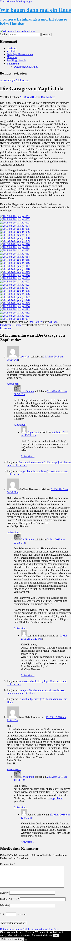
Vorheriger (7, 80)
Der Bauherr (48, 97)
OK (55, 935)
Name (4, 892)
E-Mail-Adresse (9, 899)
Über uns (12, 57)
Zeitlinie (11, 51)
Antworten (14, 383)
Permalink (5, 328)
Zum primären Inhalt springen (16, 1)
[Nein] (25, 939)
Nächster (22, 80)
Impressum (13, 63)
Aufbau (53, 321)
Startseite (12, 48)
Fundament (6, 324)
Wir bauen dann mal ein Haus (35, 10)
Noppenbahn (55, 798)
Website (4, 905)
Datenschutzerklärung (26, 66)
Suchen (4, 34)
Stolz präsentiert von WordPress (41, 929)
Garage (18, 324)
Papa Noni (24, 356)
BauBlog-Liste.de (16, 60)
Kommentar (7, 864)
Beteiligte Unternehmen (20, 54)
